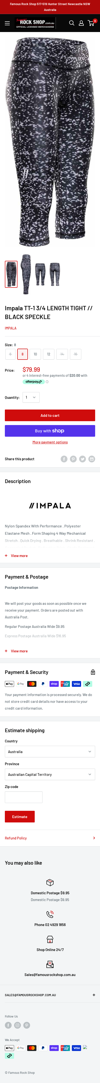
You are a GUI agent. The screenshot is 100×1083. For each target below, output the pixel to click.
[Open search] (72, 23)
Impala (11, 328)
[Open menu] (7, 23)
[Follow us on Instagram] (17, 1025)
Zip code (11, 786)
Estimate (19, 816)
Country (11, 741)
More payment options (50, 442)
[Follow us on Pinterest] (26, 1025)
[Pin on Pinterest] (73, 458)
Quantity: (12, 397)
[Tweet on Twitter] (82, 458)
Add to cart (50, 415)
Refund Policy (16, 838)
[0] (91, 23)
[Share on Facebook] (64, 458)
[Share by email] (91, 458)
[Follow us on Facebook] (8, 1025)
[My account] (81, 23)
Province (12, 764)
